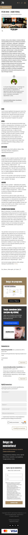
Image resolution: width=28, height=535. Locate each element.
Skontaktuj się (6, 7)
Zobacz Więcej (14, 301)
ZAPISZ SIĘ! (14, 503)
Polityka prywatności (14, 520)
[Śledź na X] (15, 525)
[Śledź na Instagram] (18, 525)
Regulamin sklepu (14, 521)
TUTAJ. (16, 263)
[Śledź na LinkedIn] (10, 525)
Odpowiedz (23, 362)
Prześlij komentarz (19, 428)
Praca (9, 16)
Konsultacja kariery (11, 323)
